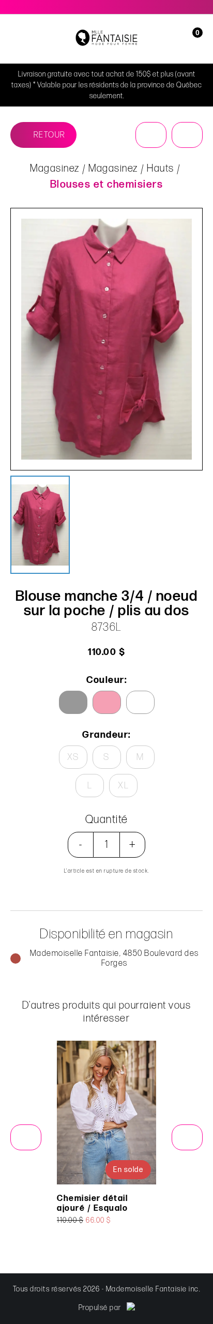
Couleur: (106, 680)
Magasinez (55, 168)
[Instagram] (199, 7)
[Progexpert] (131, 1308)
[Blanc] (140, 702)
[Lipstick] (73, 702)
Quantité (106, 820)
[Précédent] (150, 135)
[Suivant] (187, 135)
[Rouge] (107, 702)
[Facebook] (188, 7)
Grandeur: (106, 734)
